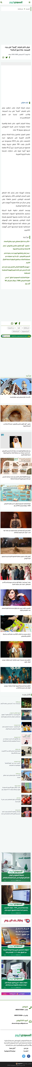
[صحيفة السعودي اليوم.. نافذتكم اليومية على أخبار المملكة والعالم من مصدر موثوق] (16, 867)
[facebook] (9, 57)
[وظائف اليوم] (16, 920)
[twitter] (7, 57)
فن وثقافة (20, 9)
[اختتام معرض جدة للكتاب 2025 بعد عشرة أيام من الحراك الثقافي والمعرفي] (16, 623)
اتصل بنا (26, 1051)
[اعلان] (16, 993)
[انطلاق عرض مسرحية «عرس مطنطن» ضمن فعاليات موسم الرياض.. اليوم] (16, 649)
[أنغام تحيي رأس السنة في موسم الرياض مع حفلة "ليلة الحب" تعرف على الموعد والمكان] (16, 520)
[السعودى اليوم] (23, 1035)
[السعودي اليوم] (16, 2)
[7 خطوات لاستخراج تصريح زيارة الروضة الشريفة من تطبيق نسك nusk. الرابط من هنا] (16, 941)
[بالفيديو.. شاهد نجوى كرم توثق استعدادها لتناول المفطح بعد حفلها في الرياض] (16, 597)
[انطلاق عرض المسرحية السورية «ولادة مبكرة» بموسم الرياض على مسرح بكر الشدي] (16, 675)
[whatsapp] (3, 57)
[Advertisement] (16, 28)
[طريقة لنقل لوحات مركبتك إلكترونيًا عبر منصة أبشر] (16, 974)
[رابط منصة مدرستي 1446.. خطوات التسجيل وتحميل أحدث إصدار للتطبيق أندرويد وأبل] (16, 899)
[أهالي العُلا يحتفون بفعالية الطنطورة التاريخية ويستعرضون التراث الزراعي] (16, 545)
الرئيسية (28, 9)
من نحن (26, 1048)
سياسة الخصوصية (9, 1051)
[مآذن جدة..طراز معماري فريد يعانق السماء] (16, 386)
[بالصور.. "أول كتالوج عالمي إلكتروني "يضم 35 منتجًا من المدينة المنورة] (16, 413)
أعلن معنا (12, 1048)
